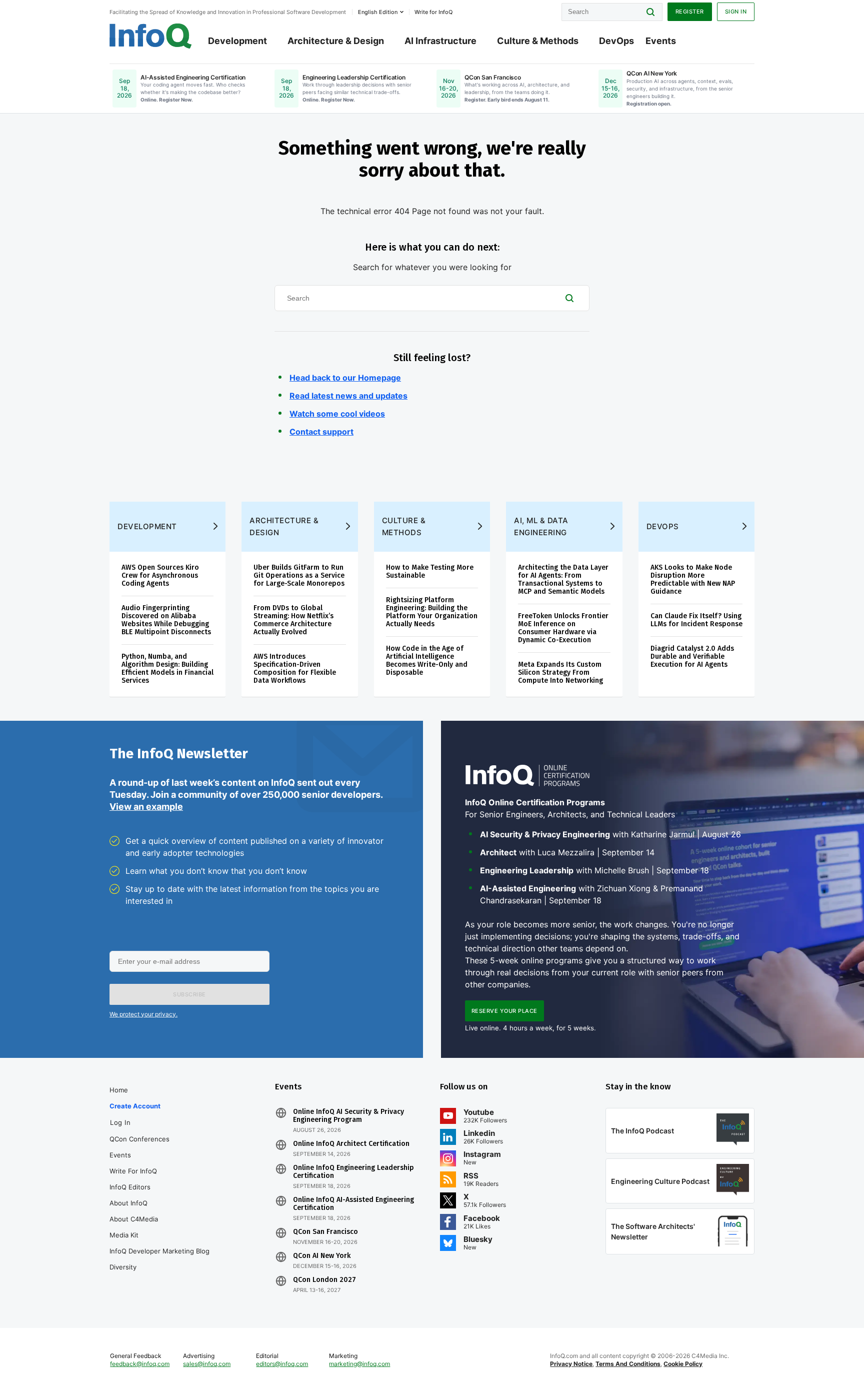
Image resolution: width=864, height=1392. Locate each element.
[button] (190, 994)
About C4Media (134, 1219)
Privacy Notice (571, 1363)
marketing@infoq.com (359, 1363)
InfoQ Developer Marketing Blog (160, 1251)
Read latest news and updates (349, 396)
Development (237, 41)
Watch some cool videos (337, 414)
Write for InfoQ (133, 1171)
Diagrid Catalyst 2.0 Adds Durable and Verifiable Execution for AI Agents (692, 656)
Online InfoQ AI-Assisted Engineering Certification (353, 1204)
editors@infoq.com (282, 1363)
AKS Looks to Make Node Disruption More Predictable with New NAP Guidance (692, 579)
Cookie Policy (683, 1363)
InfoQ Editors (130, 1187)
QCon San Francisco (325, 1232)
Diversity (123, 1267)
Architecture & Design (336, 41)
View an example (146, 806)
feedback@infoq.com (140, 1363)
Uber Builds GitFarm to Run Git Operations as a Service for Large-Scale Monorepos (299, 575)
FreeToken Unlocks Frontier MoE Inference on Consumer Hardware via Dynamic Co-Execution (563, 628)
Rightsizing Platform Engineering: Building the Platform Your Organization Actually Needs (432, 612)
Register (690, 11)
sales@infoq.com (206, 1363)
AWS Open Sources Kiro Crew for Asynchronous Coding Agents (160, 575)
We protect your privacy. (144, 1014)
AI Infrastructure (440, 41)
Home (119, 1090)
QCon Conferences (140, 1139)
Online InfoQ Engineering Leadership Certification (353, 1172)
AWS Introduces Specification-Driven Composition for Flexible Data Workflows (295, 668)
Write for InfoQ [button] (433, 12)
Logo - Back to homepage (151, 36)
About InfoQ (129, 1203)
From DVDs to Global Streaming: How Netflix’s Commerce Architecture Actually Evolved (294, 620)
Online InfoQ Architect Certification (351, 1144)
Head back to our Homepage (345, 378)
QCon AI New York (321, 1256)
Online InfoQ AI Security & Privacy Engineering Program (348, 1116)
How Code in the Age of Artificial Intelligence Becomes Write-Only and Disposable (427, 660)
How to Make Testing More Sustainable (430, 571)
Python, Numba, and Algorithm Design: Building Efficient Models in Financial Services (168, 668)
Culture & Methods (537, 41)
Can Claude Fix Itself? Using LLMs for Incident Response (696, 620)
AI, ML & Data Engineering (541, 526)
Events (661, 41)
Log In (120, 1122)
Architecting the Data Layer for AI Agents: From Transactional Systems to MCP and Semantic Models (563, 579)
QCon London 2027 (324, 1280)
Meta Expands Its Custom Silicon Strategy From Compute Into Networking (560, 672)
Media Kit (124, 1235)
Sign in (736, 11)
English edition (378, 12)
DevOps (616, 41)
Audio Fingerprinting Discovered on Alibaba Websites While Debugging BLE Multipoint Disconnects (166, 620)
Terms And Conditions (628, 1363)
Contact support (322, 432)
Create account (135, 1106)
